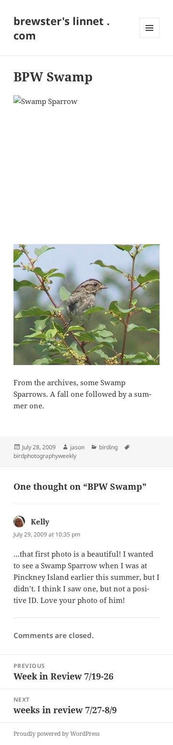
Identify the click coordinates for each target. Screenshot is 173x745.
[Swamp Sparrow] (86, 164)
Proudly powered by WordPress (56, 734)
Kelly (40, 521)
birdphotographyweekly (44, 456)
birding (108, 447)
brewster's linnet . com (61, 27)
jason (77, 447)
